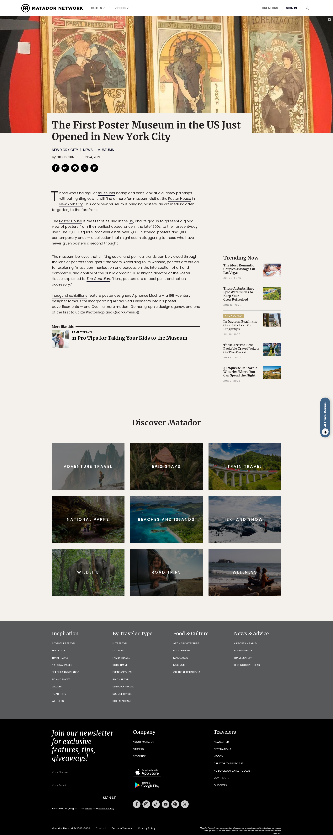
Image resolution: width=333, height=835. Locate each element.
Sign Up (205, 434)
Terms (172, 443)
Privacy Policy (190, 443)
